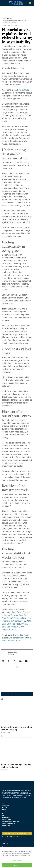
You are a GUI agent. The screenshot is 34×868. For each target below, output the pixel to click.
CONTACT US (5, 805)
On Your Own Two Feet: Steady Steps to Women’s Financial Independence (16, 618)
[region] (17, 12)
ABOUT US (4, 803)
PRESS (3, 815)
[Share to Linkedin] (20, 661)
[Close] (31, 850)
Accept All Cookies (17, 865)
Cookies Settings (17, 860)
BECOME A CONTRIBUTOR (8, 823)
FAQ (3, 813)
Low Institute (23, 90)
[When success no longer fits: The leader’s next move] (17, 748)
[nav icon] (3, 3)
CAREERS (4, 809)
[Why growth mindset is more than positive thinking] (17, 710)
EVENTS (4, 811)
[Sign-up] (26, 661)
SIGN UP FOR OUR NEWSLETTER (17, 833)
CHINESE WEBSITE (6, 819)
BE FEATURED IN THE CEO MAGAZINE (11, 821)
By (5, 732)
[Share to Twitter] (14, 661)
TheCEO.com (22, 797)
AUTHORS (4, 807)
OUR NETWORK (5, 817)
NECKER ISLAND (6, 826)
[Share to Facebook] (9, 661)
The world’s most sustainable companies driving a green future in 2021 (16, 638)
